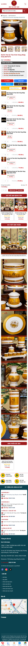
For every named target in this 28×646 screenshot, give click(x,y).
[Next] (24, 32)
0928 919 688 (12, 507)
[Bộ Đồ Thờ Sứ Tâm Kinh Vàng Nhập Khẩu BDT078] (7, 453)
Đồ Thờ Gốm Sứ (12, 15)
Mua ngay (20, 190)
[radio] (11, 97)
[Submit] (24, 10)
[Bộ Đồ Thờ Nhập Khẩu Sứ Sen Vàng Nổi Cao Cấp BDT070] (7, 204)
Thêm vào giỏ (12, 190)
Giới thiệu (5, 577)
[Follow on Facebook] (2, 569)
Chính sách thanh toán (8, 588)
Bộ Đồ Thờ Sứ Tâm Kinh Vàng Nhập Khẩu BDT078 (7, 462)
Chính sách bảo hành (7, 581)
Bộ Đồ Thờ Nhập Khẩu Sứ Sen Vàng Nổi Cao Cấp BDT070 (7, 213)
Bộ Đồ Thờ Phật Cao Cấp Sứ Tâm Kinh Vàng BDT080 (20, 213)
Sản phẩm (5, 579)
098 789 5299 (12, 516)
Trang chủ (4, 15)
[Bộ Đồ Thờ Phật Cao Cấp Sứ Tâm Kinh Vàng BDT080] (20, 204)
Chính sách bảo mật (7, 586)
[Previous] (3, 32)
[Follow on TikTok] (10, 569)
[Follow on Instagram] (6, 569)
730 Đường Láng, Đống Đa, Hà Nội (14, 494)
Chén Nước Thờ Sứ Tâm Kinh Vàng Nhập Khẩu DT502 (15, 119)
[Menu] (4, 4)
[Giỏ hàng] (25, 4)
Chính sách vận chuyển (8, 591)
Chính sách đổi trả (7, 584)
